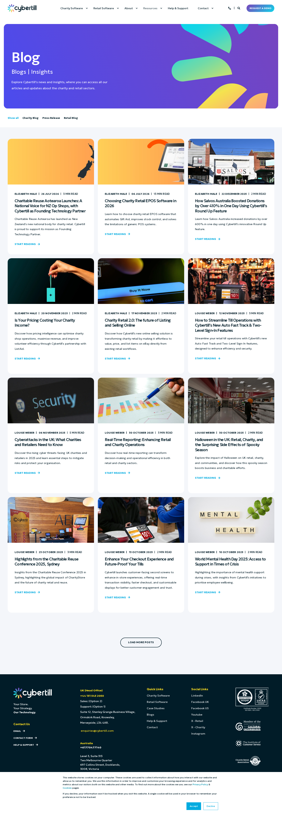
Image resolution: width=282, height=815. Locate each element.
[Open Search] (239, 8)
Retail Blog (71, 118)
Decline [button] (211, 806)
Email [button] (17, 731)
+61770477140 (90, 747)
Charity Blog (30, 118)
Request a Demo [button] (260, 8)
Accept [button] (194, 806)
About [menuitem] (129, 8)
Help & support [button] (23, 744)
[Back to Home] (22, 8)
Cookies (67, 787)
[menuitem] (72, 8)
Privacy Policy (200, 784)
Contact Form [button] (23, 737)
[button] (141, 642)
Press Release (51, 118)
